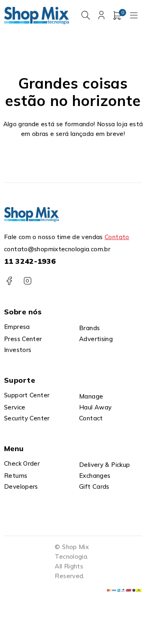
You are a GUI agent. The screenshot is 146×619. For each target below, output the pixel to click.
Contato (117, 237)
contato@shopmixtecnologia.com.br (57, 249)
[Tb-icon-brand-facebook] (9, 281)
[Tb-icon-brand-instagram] (27, 281)
